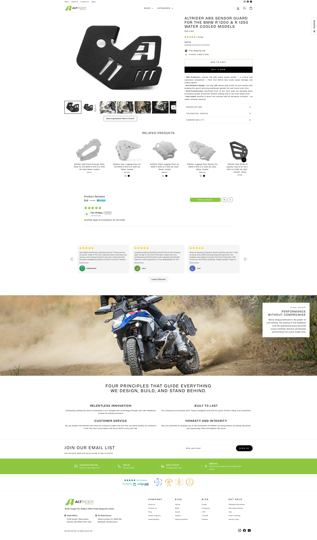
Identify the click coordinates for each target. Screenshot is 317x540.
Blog (150, 512)
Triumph (205, 515)
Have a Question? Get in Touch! (120, 118)
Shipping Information (237, 504)
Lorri (198, 268)
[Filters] (224, 200)
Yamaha (205, 519)
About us (74, 2)
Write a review (205, 200)
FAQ (230, 512)
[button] (190, 37)
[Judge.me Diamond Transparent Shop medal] (158, 482)
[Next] (172, 58)
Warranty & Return (236, 508)
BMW (177, 508)
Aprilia (177, 504)
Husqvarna (206, 508)
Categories (164, 8)
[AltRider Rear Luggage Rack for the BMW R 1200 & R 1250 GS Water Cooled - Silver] (125, 176)
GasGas (178, 515)
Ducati (177, 512)
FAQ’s (93, 2)
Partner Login (234, 519)
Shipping (188, 45)
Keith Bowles (91, 268)
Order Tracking (234, 515)
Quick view (89, 159)
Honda (204, 504)
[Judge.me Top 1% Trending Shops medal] (190, 482)
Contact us (84, 2)
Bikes (147, 8)
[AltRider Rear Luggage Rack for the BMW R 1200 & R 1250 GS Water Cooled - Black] (129, 176)
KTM (203, 512)
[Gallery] (120, 65)
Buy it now (218, 70)
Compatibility (195, 120)
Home (66, 2)
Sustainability (153, 519)
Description (194, 107)
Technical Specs (197, 114)
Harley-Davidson (181, 519)
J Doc (144, 268)
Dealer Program (154, 515)
